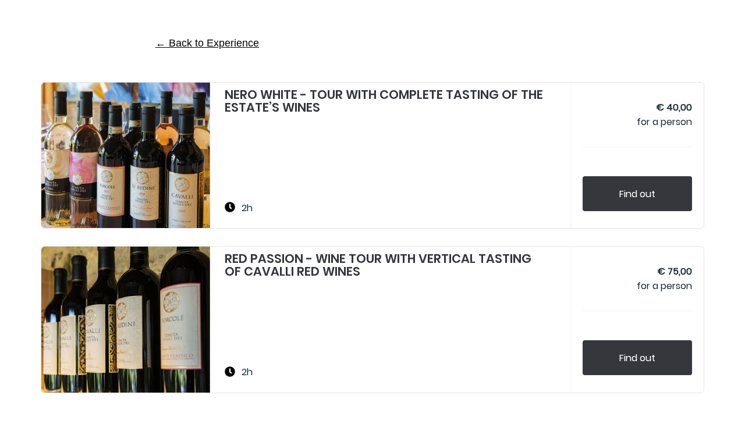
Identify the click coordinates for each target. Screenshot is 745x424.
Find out (637, 194)
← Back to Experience (207, 43)
